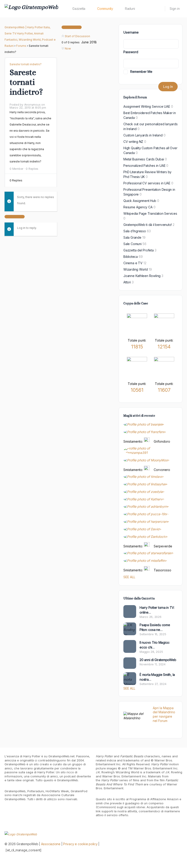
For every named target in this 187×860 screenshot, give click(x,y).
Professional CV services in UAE (146, 183)
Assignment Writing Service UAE (146, 106)
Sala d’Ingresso (134, 231)
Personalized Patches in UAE (144, 165)
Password (130, 52)
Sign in (175, 8)
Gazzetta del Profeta (138, 250)
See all (129, 577)
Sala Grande (132, 237)
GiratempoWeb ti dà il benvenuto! (147, 225)
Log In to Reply (15, 216)
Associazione (50, 844)
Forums (21, 45)
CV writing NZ (133, 142)
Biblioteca (130, 257)
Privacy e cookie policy (80, 844)
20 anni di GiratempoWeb (158, 660)
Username (131, 32)
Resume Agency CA (138, 207)
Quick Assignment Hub (139, 201)
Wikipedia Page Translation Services (150, 213)
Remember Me (141, 71)
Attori (127, 282)
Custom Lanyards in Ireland (143, 135)
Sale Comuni (132, 244)
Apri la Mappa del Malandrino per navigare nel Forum (164, 714)
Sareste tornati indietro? (26, 64)
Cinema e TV (133, 263)
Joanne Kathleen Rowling (142, 276)
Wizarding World (135, 269)
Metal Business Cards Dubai (143, 159)
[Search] (158, 8)
